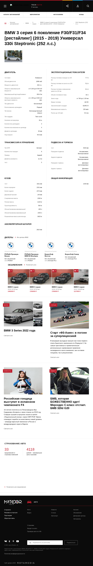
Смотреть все (8, 335)
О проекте (7, 510)
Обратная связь (9, 518)
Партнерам (8, 515)
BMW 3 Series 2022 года (19, 330)
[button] (10, 284)
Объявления (77, 512)
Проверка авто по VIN (34, 531)
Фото (29, 509)
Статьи (53, 512)
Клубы (81, 14)
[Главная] (5, 23)
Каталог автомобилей (12, 14)
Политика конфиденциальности (14, 554)
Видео (29, 512)
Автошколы (77, 519)
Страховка (30, 525)
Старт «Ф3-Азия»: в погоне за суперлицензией (68, 334)
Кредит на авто (32, 528)
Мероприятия (35, 14)
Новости (54, 509)
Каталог (75, 509)
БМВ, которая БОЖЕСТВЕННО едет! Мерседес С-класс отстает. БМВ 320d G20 (68, 403)
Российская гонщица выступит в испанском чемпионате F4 (19, 401)
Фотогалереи (58, 14)
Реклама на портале (10, 512)
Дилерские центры (79, 516)
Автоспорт (54, 516)
